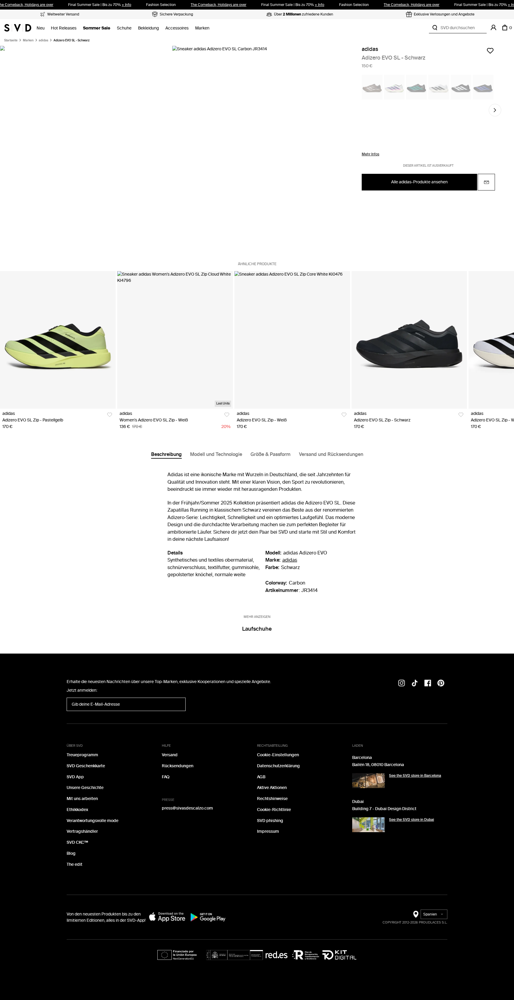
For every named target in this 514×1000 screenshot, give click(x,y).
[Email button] (486, 182)
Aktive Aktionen (272, 787)
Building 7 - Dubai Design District (384, 808)
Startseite (11, 40)
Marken (202, 28)
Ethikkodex (77, 809)
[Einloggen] (493, 27)
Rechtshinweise (272, 798)
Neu (41, 28)
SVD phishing (270, 820)
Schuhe (124, 28)
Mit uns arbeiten (82, 798)
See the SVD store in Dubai (411, 820)
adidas (43, 40)
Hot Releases (63, 28)
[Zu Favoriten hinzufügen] (490, 50)
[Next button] (495, 110)
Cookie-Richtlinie (274, 809)
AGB (261, 776)
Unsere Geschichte (85, 787)
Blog (71, 853)
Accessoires (177, 28)
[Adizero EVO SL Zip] (58, 340)
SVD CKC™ (77, 842)
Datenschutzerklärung (278, 765)
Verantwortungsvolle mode (92, 820)
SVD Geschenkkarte (86, 765)
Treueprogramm (82, 754)
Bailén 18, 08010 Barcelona (378, 764)
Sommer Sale (96, 28)
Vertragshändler (82, 831)
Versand (170, 754)
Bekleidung (148, 28)
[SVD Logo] (17, 27)
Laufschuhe (257, 629)
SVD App (75, 776)
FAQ (166, 776)
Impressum (268, 831)
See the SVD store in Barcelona (415, 776)
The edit (74, 864)
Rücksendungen (177, 765)
